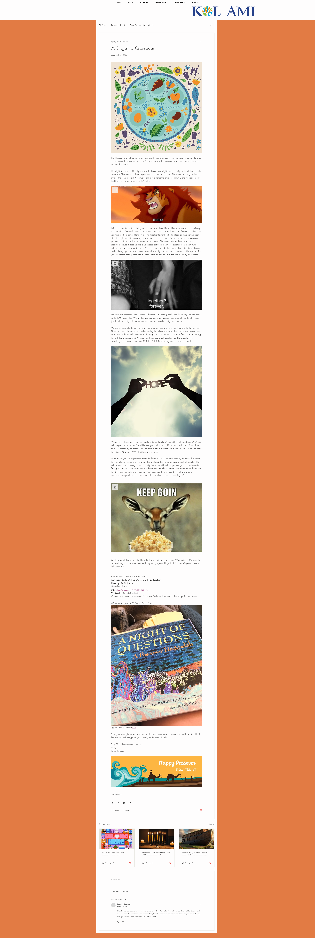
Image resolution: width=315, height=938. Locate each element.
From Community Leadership (142, 25)
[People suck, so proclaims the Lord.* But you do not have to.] (196, 839)
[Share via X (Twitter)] (118, 803)
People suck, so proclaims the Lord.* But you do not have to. (196, 854)
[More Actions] (200, 905)
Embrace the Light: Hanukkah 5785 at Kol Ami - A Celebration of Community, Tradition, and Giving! (156, 854)
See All (211, 824)
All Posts (102, 25)
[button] (211, 25)
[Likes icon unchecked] (118, 921)
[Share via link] (130, 803)
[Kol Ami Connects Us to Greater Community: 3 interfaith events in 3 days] (116, 839)
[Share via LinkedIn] (124, 803)
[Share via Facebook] (112, 803)
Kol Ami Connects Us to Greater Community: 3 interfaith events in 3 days (114, 854)
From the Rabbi (118, 25)
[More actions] (200, 41)
